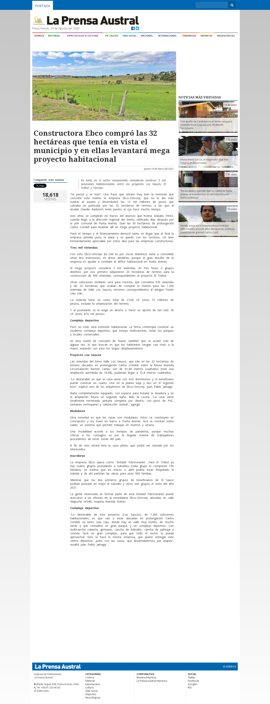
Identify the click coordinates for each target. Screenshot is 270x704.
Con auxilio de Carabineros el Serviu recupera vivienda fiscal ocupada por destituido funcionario (206, 125)
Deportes (206, 35)
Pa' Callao (111, 35)
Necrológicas (226, 35)
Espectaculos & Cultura (82, 35)
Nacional (147, 35)
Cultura (89, 687)
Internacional (167, 35)
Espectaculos (92, 684)
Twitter (191, 677)
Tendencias (189, 35)
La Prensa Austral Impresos (152, 680)
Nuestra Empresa (146, 677)
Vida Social (130, 35)
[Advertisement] (104, 562)
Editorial (54, 35)
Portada (42, 6)
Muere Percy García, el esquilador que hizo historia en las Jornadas (204, 161)
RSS (190, 687)
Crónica (39, 35)
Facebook (193, 680)
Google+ (192, 684)
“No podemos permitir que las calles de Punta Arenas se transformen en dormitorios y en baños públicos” (206, 194)
